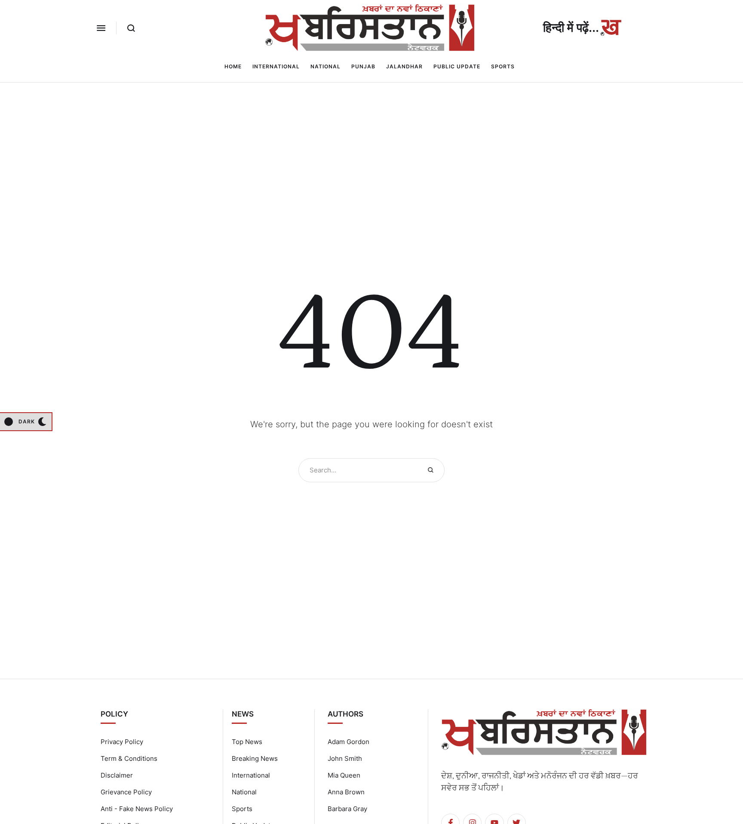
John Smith (345, 758)
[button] (101, 27)
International (251, 775)
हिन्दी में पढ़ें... (571, 27)
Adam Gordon (348, 742)
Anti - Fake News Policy (137, 809)
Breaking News (255, 758)
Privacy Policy (122, 742)
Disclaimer (117, 775)
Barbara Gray (347, 809)
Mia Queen (344, 775)
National (244, 792)
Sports (242, 809)
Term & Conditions (129, 758)
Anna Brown (346, 792)
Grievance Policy (126, 792)
